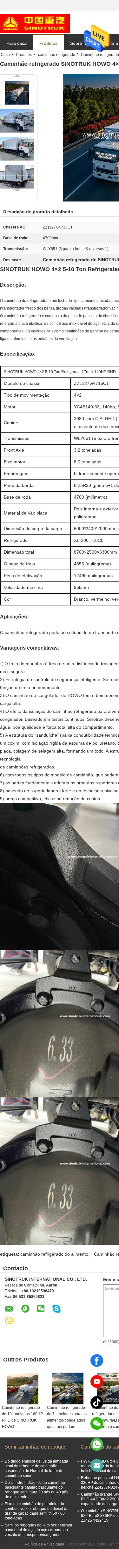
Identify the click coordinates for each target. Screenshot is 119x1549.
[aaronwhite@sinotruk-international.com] (96, 1465)
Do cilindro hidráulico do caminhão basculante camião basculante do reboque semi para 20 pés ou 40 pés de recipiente (36, 1489)
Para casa (16, 43)
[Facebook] (96, 1360)
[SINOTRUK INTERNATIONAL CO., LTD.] (35, 23)
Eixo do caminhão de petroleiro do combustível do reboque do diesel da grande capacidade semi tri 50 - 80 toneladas (37, 1511)
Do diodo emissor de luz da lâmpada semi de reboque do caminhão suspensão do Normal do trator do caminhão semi (36, 1468)
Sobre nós (80, 43)
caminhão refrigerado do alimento (54, 1254)
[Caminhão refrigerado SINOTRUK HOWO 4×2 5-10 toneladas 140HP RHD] (17, 92)
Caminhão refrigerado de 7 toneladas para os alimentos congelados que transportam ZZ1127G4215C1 (67, 1420)
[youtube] (96, 1381)
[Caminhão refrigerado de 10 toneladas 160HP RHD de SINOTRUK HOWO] (22, 1388)
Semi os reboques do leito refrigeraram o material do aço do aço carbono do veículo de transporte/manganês (38, 1530)
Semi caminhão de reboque (35, 1447)
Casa (5, 54)
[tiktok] (96, 1402)
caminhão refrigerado (56, 54)
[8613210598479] (96, 1444)
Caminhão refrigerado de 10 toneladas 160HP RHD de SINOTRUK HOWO (22, 1417)
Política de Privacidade (44, 1544)
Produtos (48, 43)
